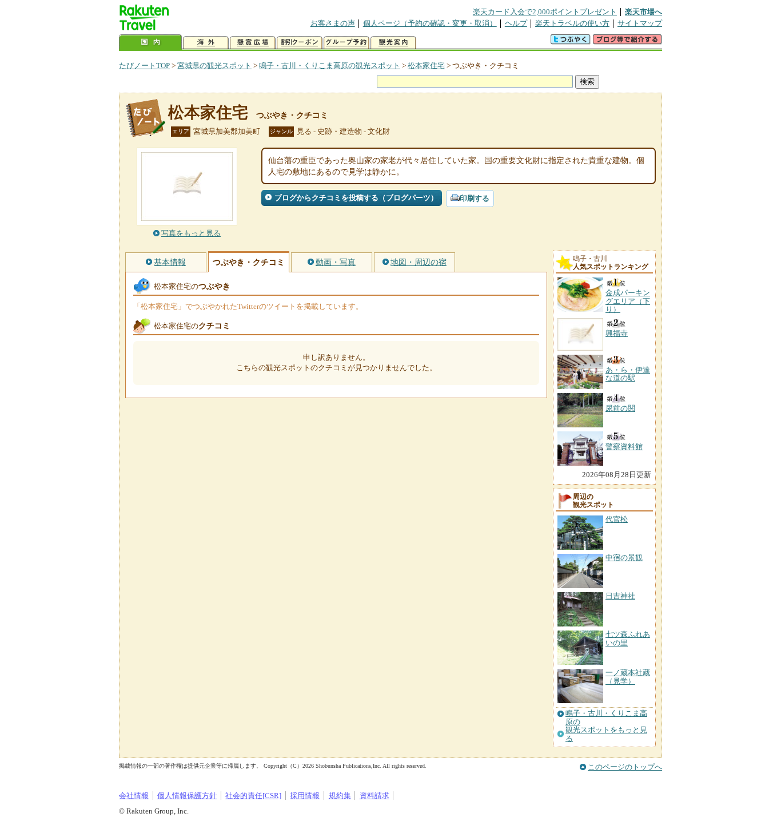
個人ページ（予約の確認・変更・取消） (430, 23)
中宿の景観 (624, 557)
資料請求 (374, 795)
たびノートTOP (144, 65)
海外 (206, 42)
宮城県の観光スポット (214, 65)
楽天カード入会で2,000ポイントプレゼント (545, 11)
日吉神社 (620, 596)
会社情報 (134, 795)
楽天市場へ (643, 11)
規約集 (340, 795)
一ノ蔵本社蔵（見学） (627, 676)
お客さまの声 (332, 23)
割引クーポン (299, 42)
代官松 (616, 519)
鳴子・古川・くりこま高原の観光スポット (329, 65)
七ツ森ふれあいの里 (627, 638)
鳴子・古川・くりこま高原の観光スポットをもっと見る (606, 725)
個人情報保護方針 (187, 795)
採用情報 (305, 795)
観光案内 (393, 42)
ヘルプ (516, 23)
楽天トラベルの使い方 (572, 23)
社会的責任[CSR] (253, 795)
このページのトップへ (625, 767)
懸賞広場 (253, 42)
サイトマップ (639, 23)
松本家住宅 (426, 65)
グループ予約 (346, 42)
